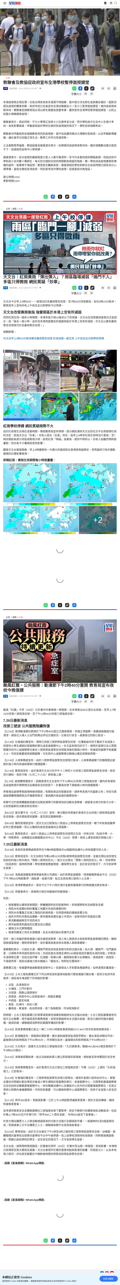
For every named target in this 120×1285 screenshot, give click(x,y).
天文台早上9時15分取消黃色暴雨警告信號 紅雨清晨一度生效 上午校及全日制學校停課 (53, 338)
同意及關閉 (108, 1279)
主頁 (8, 78)
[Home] (15, 3)
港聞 (14, 209)
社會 (21, 209)
